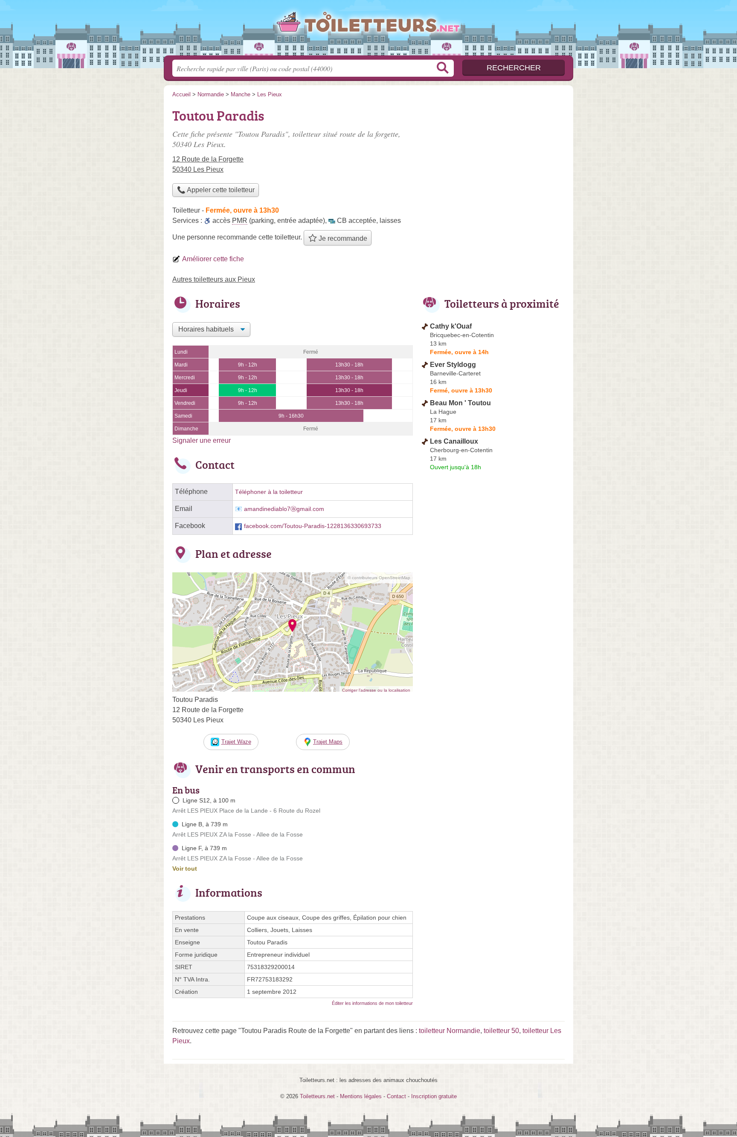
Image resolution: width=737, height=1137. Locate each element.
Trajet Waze (236, 742)
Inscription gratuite (434, 1096)
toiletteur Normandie (449, 1030)
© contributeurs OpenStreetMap (379, 577)
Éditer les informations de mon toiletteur (372, 1003)
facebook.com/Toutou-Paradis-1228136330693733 (312, 526)
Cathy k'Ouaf (451, 326)
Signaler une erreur (201, 440)
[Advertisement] (493, 164)
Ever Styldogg (453, 364)
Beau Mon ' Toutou (460, 403)
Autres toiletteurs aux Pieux (213, 279)
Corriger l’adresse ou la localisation (376, 690)
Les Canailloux (454, 441)
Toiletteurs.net (368, 30)
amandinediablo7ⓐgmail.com (284, 509)
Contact (396, 1096)
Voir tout (184, 868)
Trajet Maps (327, 742)
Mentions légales (361, 1096)
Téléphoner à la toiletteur (269, 492)
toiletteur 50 (501, 1030)
